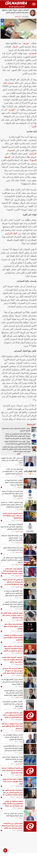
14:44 (12, 620)
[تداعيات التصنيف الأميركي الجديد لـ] (30, 516)
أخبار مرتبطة (31, 424)
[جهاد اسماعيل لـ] (30, 505)
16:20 (16, 609)
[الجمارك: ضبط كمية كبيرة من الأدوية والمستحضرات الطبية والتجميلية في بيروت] (30, 483)
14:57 (16, 818)
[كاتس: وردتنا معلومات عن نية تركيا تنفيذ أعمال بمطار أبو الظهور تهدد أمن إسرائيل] (30, 727)
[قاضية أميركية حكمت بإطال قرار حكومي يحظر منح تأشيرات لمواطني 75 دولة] (30, 561)
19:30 (12, 653)
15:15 (16, 753)
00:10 (12, 697)
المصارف (32, 53)
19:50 (12, 775)
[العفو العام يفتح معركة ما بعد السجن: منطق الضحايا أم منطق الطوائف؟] (30, 627)
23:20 (12, 531)
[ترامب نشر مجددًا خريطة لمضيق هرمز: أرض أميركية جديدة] (30, 550)
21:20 (16, 465)
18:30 (12, 564)
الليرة (34, 126)
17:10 (14, 487)
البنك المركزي (11, 233)
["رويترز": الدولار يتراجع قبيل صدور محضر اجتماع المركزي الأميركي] (33, 429)
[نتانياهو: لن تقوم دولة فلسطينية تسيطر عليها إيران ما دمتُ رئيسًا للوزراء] (30, 782)
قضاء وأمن (20, 487)
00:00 (16, 741)
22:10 (16, 476)
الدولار (15, 46)
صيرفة (26, 43)
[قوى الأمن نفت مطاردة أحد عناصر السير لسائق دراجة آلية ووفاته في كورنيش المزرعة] (30, 494)
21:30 (12, 786)
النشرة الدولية (19, 531)
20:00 (13, 808)
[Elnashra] (16, 3)
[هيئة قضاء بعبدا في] (30, 472)
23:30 (16, 598)
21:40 (14, 642)
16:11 (12, 730)
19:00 (16, 509)
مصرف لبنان (8, 83)
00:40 (12, 542)
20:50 (12, 575)
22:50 (14, 498)
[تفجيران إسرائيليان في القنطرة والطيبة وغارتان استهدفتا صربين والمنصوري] (30, 638)
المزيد (18, 453)
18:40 (16, 686)
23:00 (13, 830)
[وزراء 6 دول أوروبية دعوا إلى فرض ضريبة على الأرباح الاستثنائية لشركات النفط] (30, 760)
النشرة (12, 110)
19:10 (12, 664)
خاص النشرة (18, 16)
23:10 (12, 719)
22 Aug (13, 520)
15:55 (14, 708)
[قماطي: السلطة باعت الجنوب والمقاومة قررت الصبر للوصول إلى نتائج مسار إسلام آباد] (30, 605)
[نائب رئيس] (30, 461)
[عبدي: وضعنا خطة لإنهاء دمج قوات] (30, 538)
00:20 (12, 764)
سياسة (21, 465)
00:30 (12, 552)
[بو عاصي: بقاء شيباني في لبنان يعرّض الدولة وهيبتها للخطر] (30, 815)
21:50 (12, 587)
